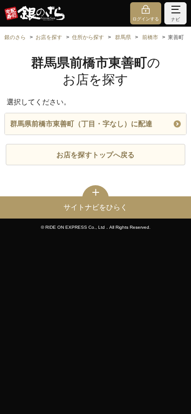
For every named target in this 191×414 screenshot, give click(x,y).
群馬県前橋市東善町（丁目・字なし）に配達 (81, 123)
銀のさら (15, 37)
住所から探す (88, 37)
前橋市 (150, 37)
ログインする (145, 18)
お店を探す (49, 37)
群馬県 (123, 37)
